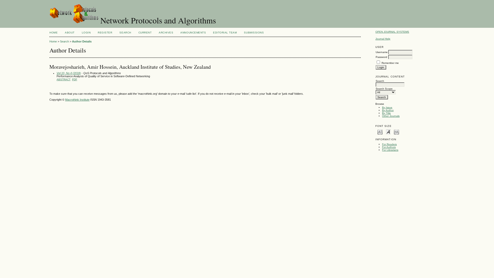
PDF (74, 79)
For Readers (389, 144)
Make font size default (388, 132)
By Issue (387, 107)
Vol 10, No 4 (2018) (69, 73)
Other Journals (391, 116)
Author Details (82, 41)
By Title (386, 113)
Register (105, 32)
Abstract (63, 79)
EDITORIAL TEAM (225, 32)
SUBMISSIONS (254, 32)
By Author (388, 110)
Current (145, 32)
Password (381, 57)
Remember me (390, 63)
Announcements (193, 32)
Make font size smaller (380, 132)
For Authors (389, 147)
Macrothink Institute (77, 99)
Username (382, 52)
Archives (166, 32)
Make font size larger (396, 132)
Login (86, 32)
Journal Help (382, 38)
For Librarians (390, 150)
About (70, 32)
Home (53, 32)
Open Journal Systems (392, 31)
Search (125, 32)
